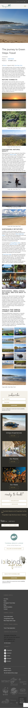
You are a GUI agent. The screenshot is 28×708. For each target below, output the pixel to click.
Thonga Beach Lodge (15, 242)
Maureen (5, 65)
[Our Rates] (14, 474)
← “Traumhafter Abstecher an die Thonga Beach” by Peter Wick (14, 511)
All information (7, 643)
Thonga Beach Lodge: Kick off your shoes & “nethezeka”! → (14, 515)
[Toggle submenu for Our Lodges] (24, 2)
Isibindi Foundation (14, 244)
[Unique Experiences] (14, 422)
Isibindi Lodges (13, 154)
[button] (14, 405)
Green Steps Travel (18, 65)
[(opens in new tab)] (14, 537)
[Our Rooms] (14, 448)
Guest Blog (11, 58)
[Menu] (25, 6)
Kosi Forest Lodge (7, 254)
